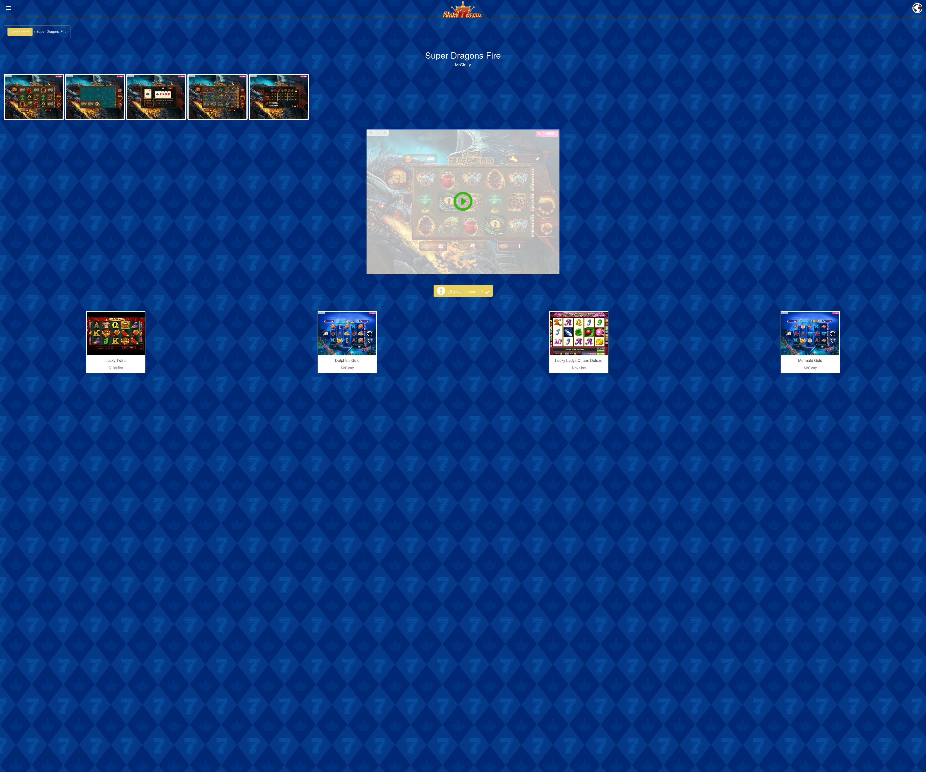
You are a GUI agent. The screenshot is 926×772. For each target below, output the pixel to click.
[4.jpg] (217, 97)
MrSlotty (463, 64)
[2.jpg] (95, 97)
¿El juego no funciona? (466, 291)
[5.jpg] (279, 97)
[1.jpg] (34, 97)
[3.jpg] (156, 97)
